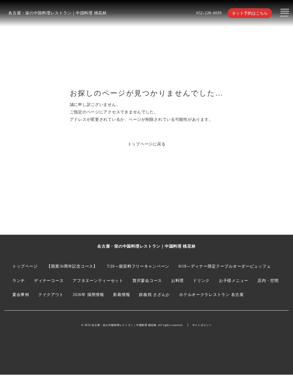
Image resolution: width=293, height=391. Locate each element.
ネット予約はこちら (250, 13)
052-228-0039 (209, 13)
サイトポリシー (202, 325)
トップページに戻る (147, 144)
